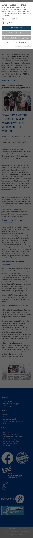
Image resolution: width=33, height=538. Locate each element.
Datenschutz (27, 46)
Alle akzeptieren (16, 28)
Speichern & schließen (16, 33)
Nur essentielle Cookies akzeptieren (16, 38)
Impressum (18, 46)
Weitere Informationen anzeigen (16, 42)
